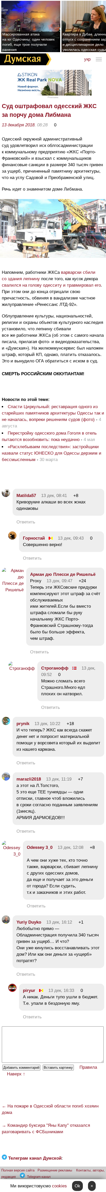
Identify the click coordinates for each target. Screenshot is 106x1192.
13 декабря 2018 (18, 125)
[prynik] (6, 723)
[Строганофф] (21, 668)
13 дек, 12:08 (70, 847)
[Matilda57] (6, 495)
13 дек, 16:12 (59, 922)
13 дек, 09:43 (71, 538)
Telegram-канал (39, 1177)
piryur (29, 990)
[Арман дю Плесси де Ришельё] (13, 590)
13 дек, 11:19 (59, 779)
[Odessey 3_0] (11, 854)
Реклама (53, 97)
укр (87, 59)
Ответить (25, 522)
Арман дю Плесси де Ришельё (62, 574)
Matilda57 (26, 495)
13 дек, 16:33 (61, 990)
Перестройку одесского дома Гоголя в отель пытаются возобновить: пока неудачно (49, 436)
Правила (88, 1067)
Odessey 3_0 (39, 847)
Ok (77, 1186)
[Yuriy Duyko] (6, 922)
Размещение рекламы (55, 1170)
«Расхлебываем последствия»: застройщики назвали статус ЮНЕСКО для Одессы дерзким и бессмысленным (51, 453)
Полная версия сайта (17, 1170)
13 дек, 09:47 (59, 580)
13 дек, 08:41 (54, 495)
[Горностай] (12, 538)
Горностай (34, 538)
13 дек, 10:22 (47, 723)
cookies (59, 1186)
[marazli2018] (6, 779)
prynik (22, 723)
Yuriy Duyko (28, 922)
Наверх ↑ (16, 1074)
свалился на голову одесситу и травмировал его (51, 285)
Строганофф (54, 668)
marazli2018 (28, 779)
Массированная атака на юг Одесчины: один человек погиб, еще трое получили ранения (28, 42)
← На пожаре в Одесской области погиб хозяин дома (50, 1109)
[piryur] (12, 990)
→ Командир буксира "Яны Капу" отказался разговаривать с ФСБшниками (46, 1128)
